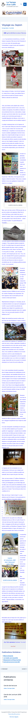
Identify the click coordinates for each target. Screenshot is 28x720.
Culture (5, 688)
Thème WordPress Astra (14, 714)
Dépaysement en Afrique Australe (12, 660)
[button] (21, 4)
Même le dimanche (8, 656)
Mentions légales (14, 717)
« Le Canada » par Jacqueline (10, 658)
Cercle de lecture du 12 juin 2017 (11, 662)
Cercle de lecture (10, 685)
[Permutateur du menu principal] (25, 4)
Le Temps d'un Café (11, 3)
